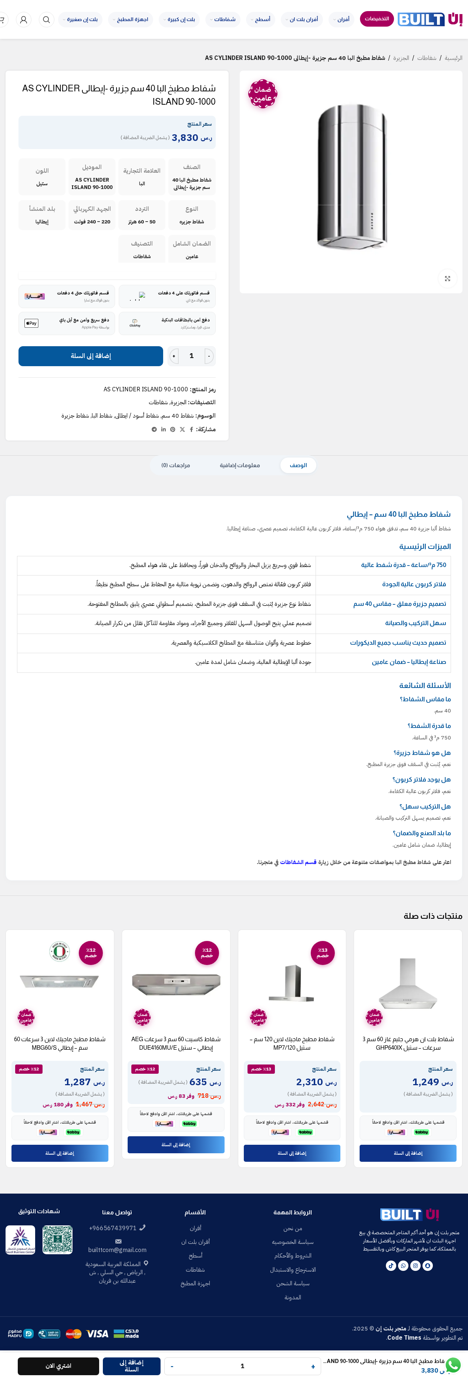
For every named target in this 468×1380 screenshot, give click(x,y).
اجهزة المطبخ (195, 1283)
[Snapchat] (427, 1266)
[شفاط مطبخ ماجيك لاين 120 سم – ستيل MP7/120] (292, 983)
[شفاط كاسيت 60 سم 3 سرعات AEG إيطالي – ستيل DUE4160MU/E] (176, 983)
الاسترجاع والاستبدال (293, 1270)
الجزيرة (401, 58)
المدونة (292, 1297)
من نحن (292, 1228)
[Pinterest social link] (173, 430)
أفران (195, 1228)
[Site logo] (430, 19)
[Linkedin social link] (163, 430)
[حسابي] (23, 19)
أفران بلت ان (195, 1242)
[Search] (46, 19)
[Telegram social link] (154, 430)
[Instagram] (415, 1266)
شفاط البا (102, 415)
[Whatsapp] (403, 1266)
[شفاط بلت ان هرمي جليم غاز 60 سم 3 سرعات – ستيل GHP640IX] (408, 983)
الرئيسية (453, 58)
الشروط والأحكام (293, 1256)
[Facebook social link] (191, 430)
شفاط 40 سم (178, 415)
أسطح (195, 1256)
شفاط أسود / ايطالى (137, 415)
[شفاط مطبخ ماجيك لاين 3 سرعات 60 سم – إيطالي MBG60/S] (59, 983)
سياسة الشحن (293, 1283)
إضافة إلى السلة (91, 356)
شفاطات (427, 58)
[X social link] (182, 430)
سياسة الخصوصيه (293, 1242)
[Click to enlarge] (447, 278)
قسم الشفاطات (298, 862)
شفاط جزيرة (75, 415)
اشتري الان (58, 1366)
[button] (408, 1153)
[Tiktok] (391, 1266)
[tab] (298, 465)
